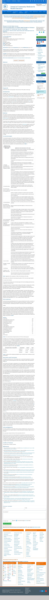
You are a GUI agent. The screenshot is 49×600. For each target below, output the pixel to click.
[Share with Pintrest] (37, 43)
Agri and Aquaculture (7, 532)
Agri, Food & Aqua (39, 569)
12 (12, 102)
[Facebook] (40, 591)
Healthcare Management (20, 571)
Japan (5, 574)
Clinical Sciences (6, 544)
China (10, 567)
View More (42, 73)
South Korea (4, 578)
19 (19, 396)
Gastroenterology (21, 575)
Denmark (13, 570)
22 (19, 416)
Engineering (6, 548)
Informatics (16, 536)
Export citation (40, 77)
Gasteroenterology (28, 544)
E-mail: (26, 507)
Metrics (40, 11)
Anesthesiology (28, 532)
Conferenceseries (27, 20)
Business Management (40, 580)
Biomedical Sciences (7, 538)
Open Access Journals (37, 15)
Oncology (34, 541)
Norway (14, 573)
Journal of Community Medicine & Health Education (22, 57)
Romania (13, 575)
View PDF (15, 60)
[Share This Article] (39, 32)
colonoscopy (24, 124)
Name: (4, 507)
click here (25, 520)
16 (25, 142)
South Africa (9, 575)
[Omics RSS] (39, 1)
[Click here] (30, 1)
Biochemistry (6, 534)
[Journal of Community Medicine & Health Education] (5, 6)
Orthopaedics (35, 544)
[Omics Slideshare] (41, 1)
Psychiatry (41, 532)
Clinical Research (27, 536)
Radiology (41, 535)
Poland (14, 564)
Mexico (14, 571)
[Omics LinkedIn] (37, 1)
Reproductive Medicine (42, 538)
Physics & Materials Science (41, 572)
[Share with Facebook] (37, 41)
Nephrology (35, 535)
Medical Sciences (17, 541)
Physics (15, 549)
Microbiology (28, 556)
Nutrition (34, 539)
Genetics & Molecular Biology (7, 555)
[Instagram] (46, 591)
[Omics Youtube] (43, 1)
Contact (4, 2)
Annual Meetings (25, 561)
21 (5, 410)
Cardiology (28, 534)
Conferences (14, 0)
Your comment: (5, 511)
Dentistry (27, 538)
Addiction (39, 47)
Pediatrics (34, 547)
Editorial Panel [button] (9, 11)
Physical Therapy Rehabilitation (30, 570)
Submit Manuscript (21, 12)
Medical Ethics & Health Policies (30, 575)
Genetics (27, 546)
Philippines (9, 580)
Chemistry (5, 542)
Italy (5, 568)
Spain (10, 564)
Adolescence (40, 49)
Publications (8, 0)
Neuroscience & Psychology (16, 545)
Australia (4, 567)
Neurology (34, 536)
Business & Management (8, 539)
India (10, 570)
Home (4, 0)
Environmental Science (40, 574)
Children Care (40, 50)
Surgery (41, 539)
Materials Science (17, 538)
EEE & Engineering (39, 575)
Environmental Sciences (8, 550)
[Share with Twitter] (39, 41)
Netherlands (5, 580)
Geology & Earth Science (18, 532)
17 (5, 414)
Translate (43, 5)
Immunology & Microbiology (16, 535)
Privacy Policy (28, 590)
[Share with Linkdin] (41, 41)
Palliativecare (29, 577)
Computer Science (7, 545)
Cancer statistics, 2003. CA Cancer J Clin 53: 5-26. (28, 482)
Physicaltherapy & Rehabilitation (35, 549)
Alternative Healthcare (21, 581)
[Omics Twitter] (35, 1)
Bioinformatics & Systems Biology (8, 536)
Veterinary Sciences (17, 554)
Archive (30, 11)
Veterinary (38, 577)
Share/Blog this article (41, 78)
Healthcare (28, 549)
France (10, 569)
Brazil (5, 575)
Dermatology (28, 539)
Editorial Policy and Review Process (28, 592)
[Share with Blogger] (39, 43)
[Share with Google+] (43, 41)
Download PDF (21, 60)
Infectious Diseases (27, 553)
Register (19, 0)
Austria (14, 566)
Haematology (28, 547)
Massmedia (38, 581)
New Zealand (9, 578)
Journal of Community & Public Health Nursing (41, 67)
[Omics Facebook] (33, 1)
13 (24, 103)
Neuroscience (20, 572)
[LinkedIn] (44, 591)
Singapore (9, 573)
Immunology (28, 550)
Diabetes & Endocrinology (28, 542)
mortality (14, 400)
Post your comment (41, 37)
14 (8, 122)
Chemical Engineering (7, 541)
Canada (10, 566)
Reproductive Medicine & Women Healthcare (31, 579)
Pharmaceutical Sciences (18, 548)
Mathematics (16, 539)
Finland (14, 567)
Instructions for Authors (15, 12)
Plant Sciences (16, 551)
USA (5, 564)
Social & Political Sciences (18, 552)
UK (5, 572)
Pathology (34, 545)
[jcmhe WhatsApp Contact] (46, 1)
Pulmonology (42, 534)
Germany (4, 571)
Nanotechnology (16, 542)
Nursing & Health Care (17, 546)
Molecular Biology (34, 533)
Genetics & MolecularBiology (21, 578)
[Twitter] (42, 591)
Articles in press (26, 12)
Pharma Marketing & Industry (40, 568)
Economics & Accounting (8, 547)
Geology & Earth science (40, 583)
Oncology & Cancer (30, 564)
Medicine (27, 554)
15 (25, 366)
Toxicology (41, 541)
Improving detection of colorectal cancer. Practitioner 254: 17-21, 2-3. (20, 455)
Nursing (34, 538)
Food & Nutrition (6, 551)
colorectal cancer (5, 118)
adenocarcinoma (10, 96)
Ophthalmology (35, 542)
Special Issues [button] (35, 11)
